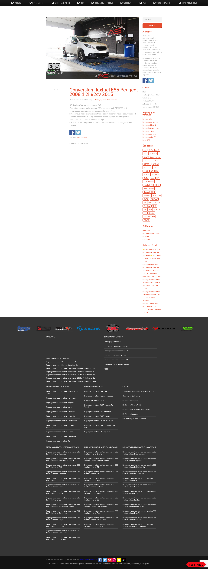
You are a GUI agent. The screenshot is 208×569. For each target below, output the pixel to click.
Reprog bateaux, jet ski (151, 128)
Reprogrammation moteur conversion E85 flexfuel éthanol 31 (101, 466)
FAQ (144, 3)
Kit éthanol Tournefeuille (132, 405)
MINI (145, 188)
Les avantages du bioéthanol (134, 419)
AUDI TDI (153, 154)
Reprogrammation (62, 3)
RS (145, 202)
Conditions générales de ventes (116, 364)
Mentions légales (84, 559)
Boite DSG (146, 140)
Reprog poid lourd (149, 125)
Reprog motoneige (149, 134)
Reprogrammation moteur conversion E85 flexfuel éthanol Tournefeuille (139, 453)
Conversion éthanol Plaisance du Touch (138, 391)
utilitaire (151, 213)
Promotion (146, 239)
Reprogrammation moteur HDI (116, 346)
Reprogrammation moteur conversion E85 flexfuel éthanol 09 (101, 499)
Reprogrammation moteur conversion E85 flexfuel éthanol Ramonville (63, 532)
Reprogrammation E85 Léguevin (97, 432)
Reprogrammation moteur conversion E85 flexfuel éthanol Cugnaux (139, 459)
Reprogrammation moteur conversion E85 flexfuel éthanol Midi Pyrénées (139, 525)
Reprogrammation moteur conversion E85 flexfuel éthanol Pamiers (63, 525)
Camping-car (155, 157)
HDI (156, 171)
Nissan (146, 192)
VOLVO (146, 220)
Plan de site (93, 559)
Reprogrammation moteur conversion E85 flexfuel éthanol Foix (101, 512)
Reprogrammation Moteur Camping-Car (62, 365)
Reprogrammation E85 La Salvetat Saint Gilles (100, 426)
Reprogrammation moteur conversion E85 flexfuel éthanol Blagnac (63, 519)
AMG (157, 150)
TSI (145, 213)
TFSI (150, 209)
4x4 (145, 150)
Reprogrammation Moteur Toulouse (98, 396)
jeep (152, 178)
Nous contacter (163, 3)
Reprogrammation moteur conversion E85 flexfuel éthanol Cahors (101, 486)
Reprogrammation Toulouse (95, 391)
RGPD (106, 369)
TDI (145, 209)
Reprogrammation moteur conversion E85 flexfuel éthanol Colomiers (63, 512)
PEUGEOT (84, 137)
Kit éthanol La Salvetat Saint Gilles (136, 409)
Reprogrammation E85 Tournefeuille (98, 421)
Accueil (18, 3)
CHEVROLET (153, 161)
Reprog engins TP (149, 137)
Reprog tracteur (148, 131)
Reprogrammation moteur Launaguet (61, 436)
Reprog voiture (148, 119)
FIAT (155, 168)
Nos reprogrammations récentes (106, 100)
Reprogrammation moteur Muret (59, 407)
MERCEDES (155, 185)
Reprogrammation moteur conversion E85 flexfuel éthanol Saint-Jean (139, 505)
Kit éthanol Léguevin (130, 414)
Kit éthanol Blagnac (130, 400)
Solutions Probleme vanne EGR (116, 360)
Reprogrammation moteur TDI (116, 351)
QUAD (146, 199)
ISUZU (146, 178)
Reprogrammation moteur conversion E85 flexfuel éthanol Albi (63, 466)
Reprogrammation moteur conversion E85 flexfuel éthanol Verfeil (139, 512)
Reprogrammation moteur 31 (58, 441)
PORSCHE (157, 195)
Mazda (146, 185)
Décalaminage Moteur (104, 3)
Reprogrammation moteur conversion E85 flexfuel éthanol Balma (139, 499)
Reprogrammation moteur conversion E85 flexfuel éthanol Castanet (63, 538)
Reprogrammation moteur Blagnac (60, 402)
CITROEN (147, 164)
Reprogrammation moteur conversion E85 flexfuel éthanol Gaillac (63, 486)
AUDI (145, 154)
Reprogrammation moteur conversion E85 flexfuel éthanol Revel (139, 486)
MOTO (151, 188)
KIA (157, 178)
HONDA (147, 175)
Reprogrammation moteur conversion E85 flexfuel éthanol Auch (101, 479)
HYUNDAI (155, 175)
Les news (127, 3)
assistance (196, 565)
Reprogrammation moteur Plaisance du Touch (62, 392)
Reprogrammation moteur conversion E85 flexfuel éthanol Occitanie (101, 453)
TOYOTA (157, 209)
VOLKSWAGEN (149, 216)
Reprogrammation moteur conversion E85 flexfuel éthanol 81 (101, 473)
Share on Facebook (72, 132)
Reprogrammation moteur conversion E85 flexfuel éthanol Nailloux (139, 519)
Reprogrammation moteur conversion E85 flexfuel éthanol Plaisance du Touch (63, 459)
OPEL (153, 192)
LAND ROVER (149, 181)
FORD (146, 171)
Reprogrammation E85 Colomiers (97, 411)
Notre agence (37, 3)
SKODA (157, 202)
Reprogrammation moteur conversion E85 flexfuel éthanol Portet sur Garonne (63, 505)
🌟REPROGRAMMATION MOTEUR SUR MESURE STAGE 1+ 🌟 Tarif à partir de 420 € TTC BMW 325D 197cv (152, 255)
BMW (146, 157)
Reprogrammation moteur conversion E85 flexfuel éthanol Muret (63, 492)
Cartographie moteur (112, 342)
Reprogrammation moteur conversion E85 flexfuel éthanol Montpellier (139, 473)
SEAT (150, 202)
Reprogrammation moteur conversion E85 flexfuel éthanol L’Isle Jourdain (139, 466)
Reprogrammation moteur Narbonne (61, 398)
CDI (145, 161)
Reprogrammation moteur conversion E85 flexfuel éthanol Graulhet (63, 473)
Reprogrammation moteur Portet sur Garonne (61, 426)
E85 (82, 3)
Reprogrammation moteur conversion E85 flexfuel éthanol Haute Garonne (101, 459)
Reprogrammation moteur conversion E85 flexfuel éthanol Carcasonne (101, 505)
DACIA (155, 164)
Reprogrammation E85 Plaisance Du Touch (98, 406)
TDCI (154, 206)
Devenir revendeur (189, 3)
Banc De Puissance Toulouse (57, 359)
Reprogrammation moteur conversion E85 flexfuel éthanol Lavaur (139, 492)
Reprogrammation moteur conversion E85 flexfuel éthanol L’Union (63, 499)
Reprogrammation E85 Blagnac (97, 416)
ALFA (151, 150)
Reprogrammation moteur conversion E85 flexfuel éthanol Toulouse (63, 453)
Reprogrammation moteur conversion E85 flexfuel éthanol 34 (139, 479)
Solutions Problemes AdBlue (115, 355)
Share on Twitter (78, 132)
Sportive (147, 206)
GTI (151, 171)
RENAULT (154, 199)
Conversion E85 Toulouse (94, 400)
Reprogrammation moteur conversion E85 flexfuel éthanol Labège (101, 525)
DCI (145, 168)
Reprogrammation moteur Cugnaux (60, 432)
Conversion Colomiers (131, 396)
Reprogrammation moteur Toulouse (60, 411)
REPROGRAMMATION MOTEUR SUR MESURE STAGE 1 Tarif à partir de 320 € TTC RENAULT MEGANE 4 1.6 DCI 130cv (152, 270)
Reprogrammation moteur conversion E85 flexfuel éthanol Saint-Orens (101, 519)
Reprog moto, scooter (151, 122)
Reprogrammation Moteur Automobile (61, 362)
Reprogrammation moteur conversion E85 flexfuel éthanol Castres (63, 479)
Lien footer (146, 230)
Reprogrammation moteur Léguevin (60, 416)
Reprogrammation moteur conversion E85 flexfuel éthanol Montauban (101, 492)
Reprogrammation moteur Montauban (61, 421)
